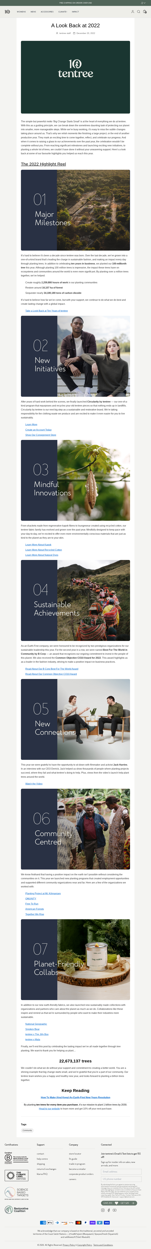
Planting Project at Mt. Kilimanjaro (43, 893)
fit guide (73, 1158)
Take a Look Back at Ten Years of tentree (46, 311)
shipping (41, 1163)
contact (40, 1153)
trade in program (77, 1163)
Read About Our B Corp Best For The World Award (51, 669)
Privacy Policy (69, 1245)
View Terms (115, 1195)
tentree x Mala (32, 1039)
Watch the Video (33, 784)
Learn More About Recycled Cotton (43, 550)
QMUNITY (30, 898)
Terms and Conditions (103, 1245)
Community (27, 1130)
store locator (75, 1153)
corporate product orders (81, 1174)
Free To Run (31, 904)
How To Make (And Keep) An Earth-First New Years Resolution (75, 1097)
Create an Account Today (38, 430)
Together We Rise (34, 914)
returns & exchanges (46, 1169)
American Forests (34, 909)
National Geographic (36, 1024)
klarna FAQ (42, 1174)
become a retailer (77, 1169)
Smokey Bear (32, 1029)
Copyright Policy (84, 1245)
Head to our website (49, 1108)
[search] (138, 11)
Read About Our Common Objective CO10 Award (51, 674)
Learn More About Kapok (38, 544)
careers (72, 1179)
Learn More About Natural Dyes (41, 555)
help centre (42, 1158)
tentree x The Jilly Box (37, 1034)
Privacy (122, 1195)
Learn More (31, 424)
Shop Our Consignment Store (40, 435)
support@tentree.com (127, 1197)
